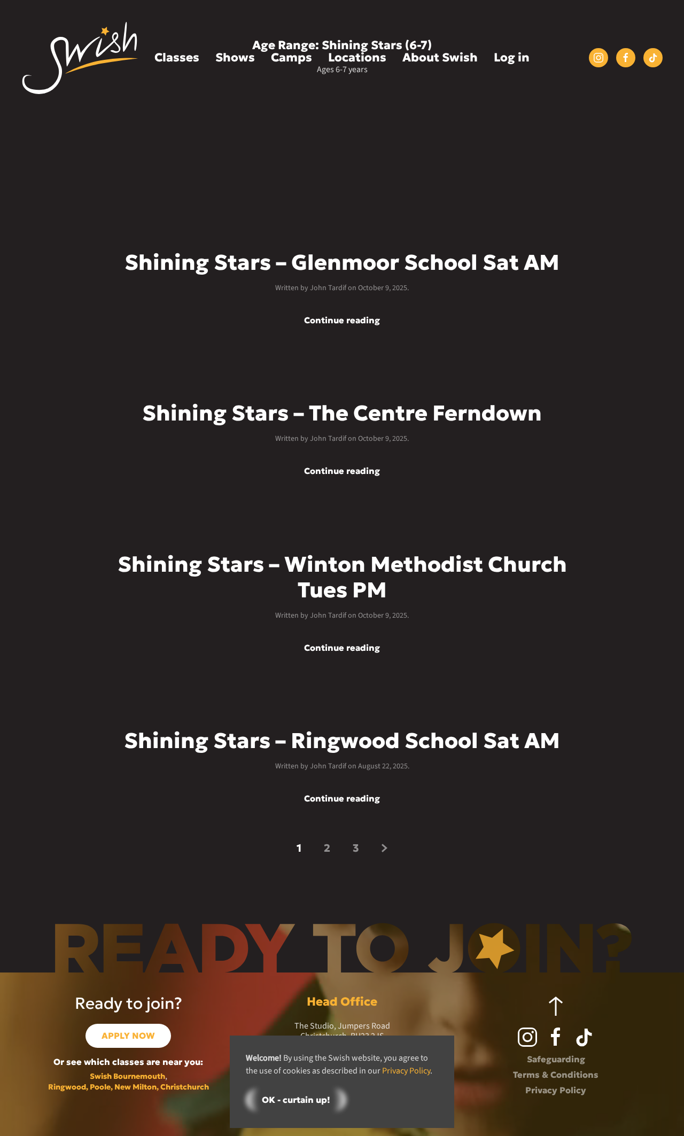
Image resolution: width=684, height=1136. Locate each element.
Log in (512, 57)
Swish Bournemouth (127, 1076)
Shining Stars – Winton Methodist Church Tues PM (342, 577)
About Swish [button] (440, 57)
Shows (235, 57)
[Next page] (384, 847)
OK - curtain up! (296, 1099)
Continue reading (342, 320)
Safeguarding (556, 1059)
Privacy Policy (555, 1090)
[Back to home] (80, 58)
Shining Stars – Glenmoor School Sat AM (342, 262)
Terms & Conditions (555, 1074)
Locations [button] (357, 57)
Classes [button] (176, 57)
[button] (555, 1006)
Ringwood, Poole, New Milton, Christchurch (128, 1087)
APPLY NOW (128, 1035)
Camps (291, 57)
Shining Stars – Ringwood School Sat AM (342, 740)
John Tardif (328, 288)
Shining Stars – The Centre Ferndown (342, 413)
